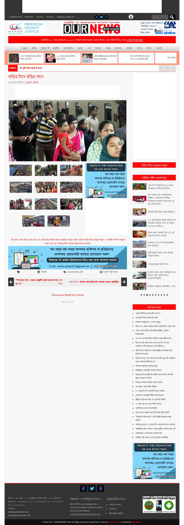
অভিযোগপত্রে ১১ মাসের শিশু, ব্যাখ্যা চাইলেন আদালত (155, 424)
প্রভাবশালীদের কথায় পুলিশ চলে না (148, 313)
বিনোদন (98, 48)
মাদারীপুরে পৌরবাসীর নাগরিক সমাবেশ (149, 370)
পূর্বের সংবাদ (38, 282)
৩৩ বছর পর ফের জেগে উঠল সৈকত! (148, 404)
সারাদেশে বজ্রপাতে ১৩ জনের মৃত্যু (148, 322)
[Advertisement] (92, 6)
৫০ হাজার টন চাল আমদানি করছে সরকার (150, 391)
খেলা (89, 48)
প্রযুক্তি (129, 48)
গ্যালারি (159, 48)
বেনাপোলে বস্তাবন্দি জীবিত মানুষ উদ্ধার (150, 395)
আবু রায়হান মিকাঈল (16, 82)
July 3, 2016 (32, 82)
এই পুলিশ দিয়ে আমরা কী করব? (147, 317)
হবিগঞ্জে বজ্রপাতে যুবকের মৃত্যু (146, 366)
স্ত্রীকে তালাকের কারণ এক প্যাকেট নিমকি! (150, 399)
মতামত (80, 48)
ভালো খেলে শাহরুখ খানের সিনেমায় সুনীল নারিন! (152, 412)
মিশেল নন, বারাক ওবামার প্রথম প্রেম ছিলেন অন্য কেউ (155, 326)
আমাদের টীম (28, 17)
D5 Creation (115, 522)
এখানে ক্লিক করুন (134, 39)
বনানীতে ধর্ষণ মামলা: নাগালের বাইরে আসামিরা (152, 437)
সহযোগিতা (50, 17)
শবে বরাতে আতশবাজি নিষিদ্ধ (146, 386)
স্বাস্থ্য (108, 48)
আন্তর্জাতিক (68, 48)
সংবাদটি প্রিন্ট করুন (110, 272)
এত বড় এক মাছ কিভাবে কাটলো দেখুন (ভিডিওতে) (153, 338)
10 (167, 295)
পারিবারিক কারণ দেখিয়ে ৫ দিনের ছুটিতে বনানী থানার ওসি (156, 428)
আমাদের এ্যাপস (115, 504)
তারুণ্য (139, 48)
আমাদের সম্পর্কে (15, 17)
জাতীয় (34, 48)
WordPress (137, 522)
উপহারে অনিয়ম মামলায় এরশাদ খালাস (149, 382)
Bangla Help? (65, 17)
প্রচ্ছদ (24, 48)
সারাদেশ (44, 48)
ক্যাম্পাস (118, 48)
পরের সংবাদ (94, 281)
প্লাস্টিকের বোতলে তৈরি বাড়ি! (146, 408)
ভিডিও (149, 48)
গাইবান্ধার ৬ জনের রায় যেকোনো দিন (149, 433)
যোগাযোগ (39, 17)
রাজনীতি (56, 48)
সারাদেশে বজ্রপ (25, 68)
